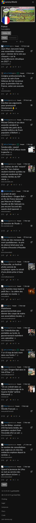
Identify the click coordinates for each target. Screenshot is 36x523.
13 (4, 416)
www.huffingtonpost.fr (7, 277)
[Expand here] (31, 105)
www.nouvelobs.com (7, 181)
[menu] (33, 2)
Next (4, 484)
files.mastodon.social (7, 110)
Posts (4, 38)
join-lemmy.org (7, 519)
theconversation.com (7, 357)
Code (3, 515)
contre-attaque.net (6, 154)
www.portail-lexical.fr (7, 411)
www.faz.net (4, 397)
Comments (12, 38)
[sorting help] (20, 41)
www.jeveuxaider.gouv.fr (8, 318)
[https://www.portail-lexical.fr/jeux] (31, 411)
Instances (5, 507)
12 (4, 185)
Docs (3, 511)
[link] (7, 67)
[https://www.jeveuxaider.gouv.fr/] (31, 310)
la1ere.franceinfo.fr (6, 252)
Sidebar (5, 33)
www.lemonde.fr (6, 64)
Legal (3, 503)
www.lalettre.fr (5, 135)
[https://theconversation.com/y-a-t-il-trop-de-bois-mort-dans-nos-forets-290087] (31, 354)
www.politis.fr (5, 296)
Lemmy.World (11, 2)
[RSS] (23, 41)
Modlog (4, 499)
